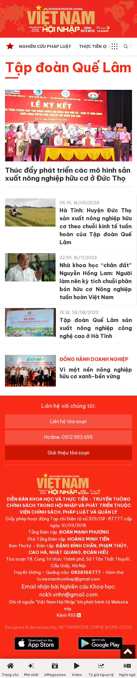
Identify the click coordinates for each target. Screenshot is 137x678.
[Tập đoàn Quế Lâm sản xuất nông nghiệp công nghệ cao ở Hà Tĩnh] (30, 324)
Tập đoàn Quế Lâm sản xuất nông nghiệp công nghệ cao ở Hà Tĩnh (96, 328)
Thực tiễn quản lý (99, 46)
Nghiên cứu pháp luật (45, 46)
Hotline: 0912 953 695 (68, 437)
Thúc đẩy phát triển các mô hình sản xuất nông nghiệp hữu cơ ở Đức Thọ (67, 174)
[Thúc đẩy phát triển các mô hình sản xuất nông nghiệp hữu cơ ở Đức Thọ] (68, 127)
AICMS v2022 (118, 627)
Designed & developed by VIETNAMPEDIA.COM (52, 627)
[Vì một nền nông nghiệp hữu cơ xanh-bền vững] (30, 371)
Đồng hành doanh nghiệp (94, 359)
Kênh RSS (67, 615)
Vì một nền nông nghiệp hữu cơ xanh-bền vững (96, 373)
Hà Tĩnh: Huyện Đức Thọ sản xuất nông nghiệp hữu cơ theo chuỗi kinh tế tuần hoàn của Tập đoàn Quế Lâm (96, 226)
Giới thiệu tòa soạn (68, 453)
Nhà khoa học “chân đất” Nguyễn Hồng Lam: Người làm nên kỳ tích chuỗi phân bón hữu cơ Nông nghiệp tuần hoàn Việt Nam (96, 281)
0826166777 (86, 572)
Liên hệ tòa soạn (68, 421)
